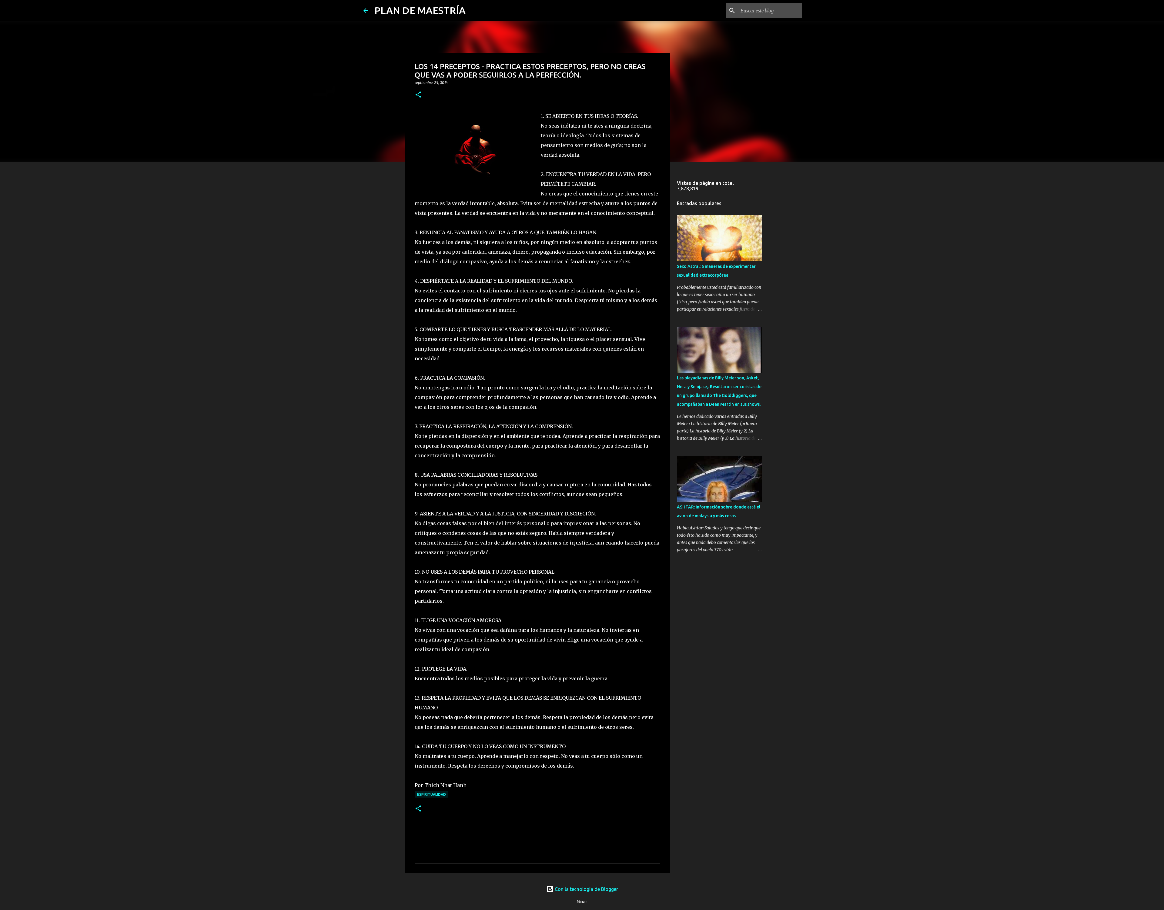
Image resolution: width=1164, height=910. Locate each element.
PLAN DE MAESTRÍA (420, 10)
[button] (418, 95)
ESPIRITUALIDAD (431, 794)
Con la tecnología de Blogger (586, 889)
